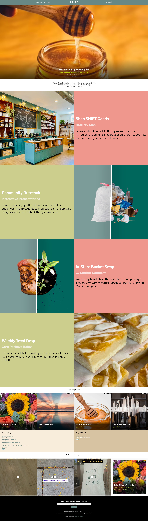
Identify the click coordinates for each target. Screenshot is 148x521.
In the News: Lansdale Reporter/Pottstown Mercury (15, 445)
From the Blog (6, 433)
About (45, 2)
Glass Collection (80, 436)
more (3, 449)
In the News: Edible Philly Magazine (11, 442)
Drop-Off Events (81, 433)
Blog (41, 2)
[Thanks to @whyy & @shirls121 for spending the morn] (18, 477)
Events (37, 2)
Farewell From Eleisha (7, 436)
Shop (49, 2)
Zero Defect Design (79, 516)
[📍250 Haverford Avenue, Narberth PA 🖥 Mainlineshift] (92, 477)
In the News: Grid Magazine (9, 439)
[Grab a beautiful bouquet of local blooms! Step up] (129, 477)
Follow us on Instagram (74, 455)
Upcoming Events (74, 390)
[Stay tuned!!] (55, 477)
